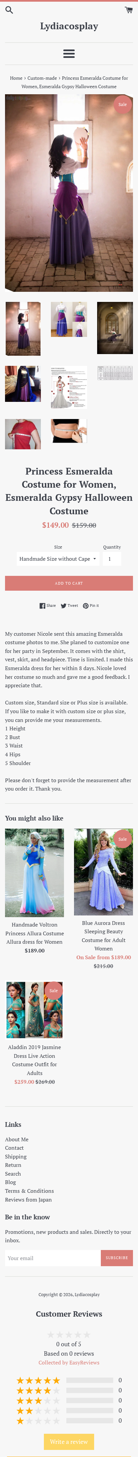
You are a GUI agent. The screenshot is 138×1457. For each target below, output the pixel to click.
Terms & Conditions (29, 1190)
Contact (14, 1147)
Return (13, 1165)
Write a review (69, 1442)
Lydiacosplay (69, 26)
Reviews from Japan (28, 1199)
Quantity (112, 547)
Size (58, 547)
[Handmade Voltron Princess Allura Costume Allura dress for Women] (34, 873)
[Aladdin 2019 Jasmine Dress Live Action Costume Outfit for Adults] (34, 1010)
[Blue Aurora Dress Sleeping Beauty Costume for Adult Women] (103, 872)
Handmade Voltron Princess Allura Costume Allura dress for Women (34, 933)
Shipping (15, 1156)
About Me (16, 1139)
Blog (10, 1182)
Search (13, 1173)
